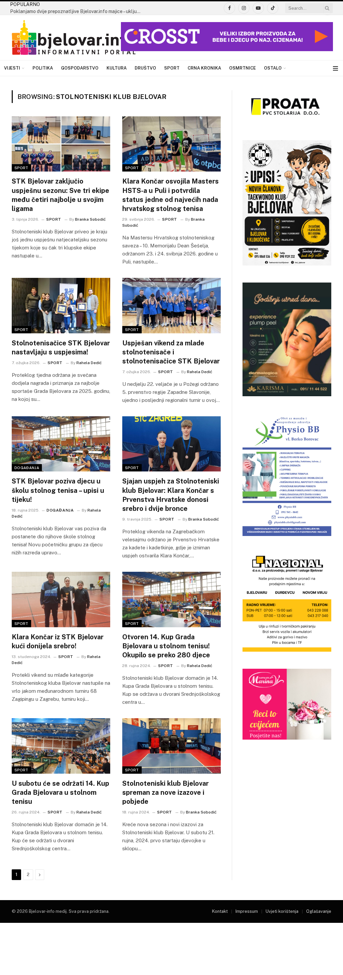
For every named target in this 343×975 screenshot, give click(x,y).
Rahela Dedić (89, 362)
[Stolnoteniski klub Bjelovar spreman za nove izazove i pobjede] (171, 745)
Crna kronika (204, 68)
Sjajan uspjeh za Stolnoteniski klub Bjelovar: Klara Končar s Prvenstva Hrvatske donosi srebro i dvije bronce (170, 495)
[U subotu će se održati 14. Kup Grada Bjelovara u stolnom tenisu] (61, 745)
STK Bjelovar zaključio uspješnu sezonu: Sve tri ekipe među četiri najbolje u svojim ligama (60, 195)
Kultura (117, 68)
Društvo (145, 68)
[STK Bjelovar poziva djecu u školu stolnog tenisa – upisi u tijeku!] (61, 443)
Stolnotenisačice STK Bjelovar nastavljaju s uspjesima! (61, 347)
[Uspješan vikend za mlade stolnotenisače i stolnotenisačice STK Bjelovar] (171, 305)
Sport (172, 68)
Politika (42, 68)
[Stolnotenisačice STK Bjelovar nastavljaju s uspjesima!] (61, 305)
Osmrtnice (242, 68)
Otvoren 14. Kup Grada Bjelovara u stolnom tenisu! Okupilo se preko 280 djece (166, 646)
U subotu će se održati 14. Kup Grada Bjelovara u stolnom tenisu (60, 792)
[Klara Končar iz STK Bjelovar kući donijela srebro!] (61, 599)
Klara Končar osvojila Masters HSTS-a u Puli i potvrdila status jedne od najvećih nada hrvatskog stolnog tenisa (170, 195)
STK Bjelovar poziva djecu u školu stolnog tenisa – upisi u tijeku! (58, 490)
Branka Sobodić (90, 219)
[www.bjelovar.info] (73, 38)
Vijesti (12, 68)
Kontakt (220, 911)
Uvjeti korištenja (282, 911)
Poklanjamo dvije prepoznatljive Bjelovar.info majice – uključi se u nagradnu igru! (77, 11)
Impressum (246, 911)
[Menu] (335, 68)
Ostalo (273, 68)
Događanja (26, 468)
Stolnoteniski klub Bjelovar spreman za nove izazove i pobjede (165, 792)
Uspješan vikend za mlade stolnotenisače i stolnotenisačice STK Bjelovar (171, 352)
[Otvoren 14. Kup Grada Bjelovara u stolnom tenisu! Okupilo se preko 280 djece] (171, 599)
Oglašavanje (318, 911)
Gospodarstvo (79, 68)
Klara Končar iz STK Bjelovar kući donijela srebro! (58, 641)
